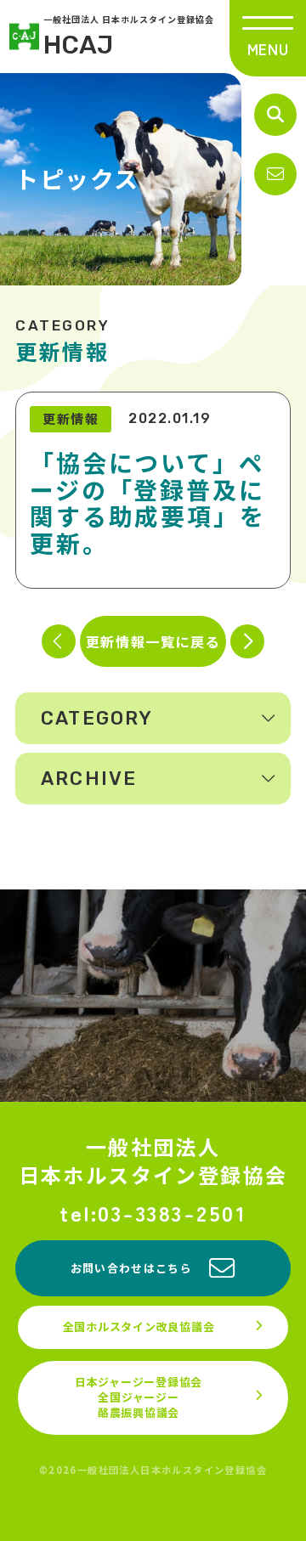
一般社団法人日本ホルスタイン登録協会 (153, 1160)
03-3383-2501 (172, 1212)
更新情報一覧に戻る (153, 641)
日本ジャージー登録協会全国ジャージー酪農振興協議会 (138, 1397)
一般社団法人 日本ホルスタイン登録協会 (128, 36)
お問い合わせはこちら (131, 1268)
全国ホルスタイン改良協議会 (139, 1326)
